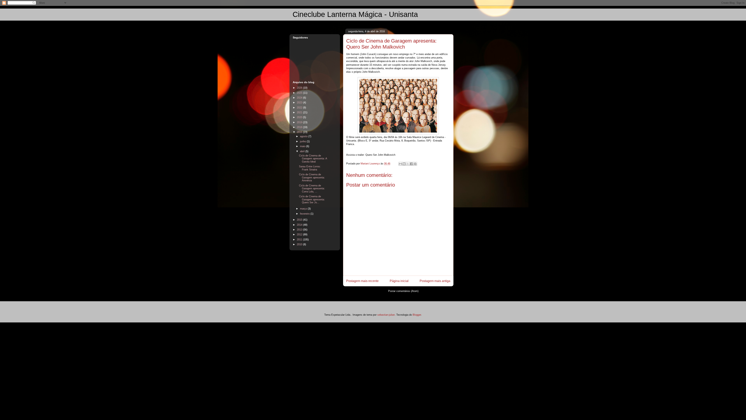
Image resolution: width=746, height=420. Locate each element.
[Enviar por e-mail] (400, 164)
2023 (300, 102)
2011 (300, 239)
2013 (300, 229)
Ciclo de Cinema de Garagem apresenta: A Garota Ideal (313, 158)
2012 (300, 234)
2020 (300, 117)
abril (302, 151)
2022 (300, 107)
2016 (300, 132)
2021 (300, 112)
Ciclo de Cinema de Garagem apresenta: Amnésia (312, 177)
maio (303, 146)
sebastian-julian (386, 314)
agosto (304, 136)
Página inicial (399, 281)
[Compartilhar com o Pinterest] (415, 164)
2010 (300, 244)
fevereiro (305, 213)
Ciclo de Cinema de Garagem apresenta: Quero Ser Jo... (312, 199)
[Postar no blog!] (404, 164)
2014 (300, 224)
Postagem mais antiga (435, 281)
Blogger (417, 314)
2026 (300, 87)
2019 (300, 122)
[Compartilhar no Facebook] (411, 164)
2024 (300, 97)
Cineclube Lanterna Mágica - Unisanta (355, 14)
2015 (300, 219)
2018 (300, 127)
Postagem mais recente (362, 281)
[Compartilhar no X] (408, 164)
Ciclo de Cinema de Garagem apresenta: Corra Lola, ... (312, 188)
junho (303, 141)
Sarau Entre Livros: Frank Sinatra (310, 168)
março (304, 208)
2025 (300, 92)
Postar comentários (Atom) (403, 291)
